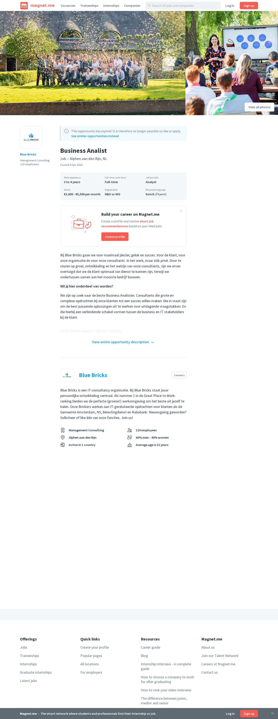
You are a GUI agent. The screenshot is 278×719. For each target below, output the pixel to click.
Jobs (23, 647)
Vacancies (68, 5)
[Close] (272, 713)
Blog (144, 655)
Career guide (150, 647)
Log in (229, 5)
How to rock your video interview (166, 690)
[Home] (37, 5)
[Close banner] (180, 211)
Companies (132, 5)
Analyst (151, 182)
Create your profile (94, 647)
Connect (179, 375)
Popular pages (91, 655)
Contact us (209, 672)
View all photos (259, 107)
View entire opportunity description (120, 342)
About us (208, 647)
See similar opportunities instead (95, 136)
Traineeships (89, 5)
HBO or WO (112, 194)
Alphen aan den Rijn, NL (88, 158)
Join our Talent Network (220, 655)
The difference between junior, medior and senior (164, 700)
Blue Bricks (28, 154)
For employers (91, 672)
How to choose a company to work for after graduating (167, 679)
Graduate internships (36, 672)
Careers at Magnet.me (218, 664)
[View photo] (92, 63)
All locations (89, 664)
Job (63, 158)
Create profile (115, 237)
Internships (111, 5)
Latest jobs (28, 680)
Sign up (249, 5)
